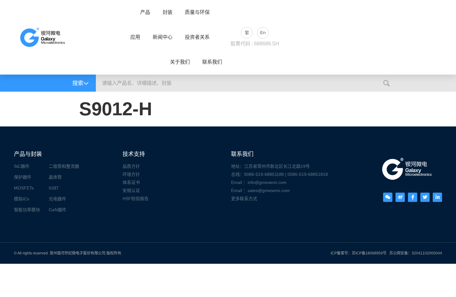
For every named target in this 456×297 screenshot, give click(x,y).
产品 (145, 12)
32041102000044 (427, 253)
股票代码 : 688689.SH (254, 43)
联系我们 (212, 62)
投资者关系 (197, 37)
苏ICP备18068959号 (369, 253)
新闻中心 (162, 37)
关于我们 (180, 62)
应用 (135, 37)
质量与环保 (197, 12)
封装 (167, 12)
